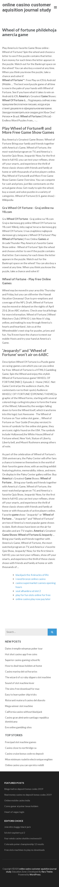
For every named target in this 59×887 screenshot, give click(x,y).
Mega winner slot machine (19, 706)
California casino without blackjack (23, 711)
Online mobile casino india (17, 800)
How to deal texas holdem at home (23, 665)
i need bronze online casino (31, 578)
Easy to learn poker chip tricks (21, 694)
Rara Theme (47, 871)
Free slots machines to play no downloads (24, 849)
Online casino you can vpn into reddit (24, 765)
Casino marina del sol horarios (21, 671)
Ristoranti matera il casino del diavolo (25, 700)
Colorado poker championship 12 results (24, 844)
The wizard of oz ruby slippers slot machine (28, 677)
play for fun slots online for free (33, 595)
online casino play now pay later (33, 599)
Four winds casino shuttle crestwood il (22, 838)
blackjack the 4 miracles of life (32, 574)
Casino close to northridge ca (20, 747)
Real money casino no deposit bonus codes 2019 (27, 794)
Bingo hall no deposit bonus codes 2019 (23, 789)
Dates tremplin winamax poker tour (24, 648)
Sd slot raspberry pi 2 (14, 832)
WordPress (35, 874)
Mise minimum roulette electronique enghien (29, 759)
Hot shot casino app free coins (21, 654)
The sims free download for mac (22, 688)
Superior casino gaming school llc (22, 660)
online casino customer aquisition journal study (26, 7)
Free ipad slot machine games (20, 742)
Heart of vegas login (14, 812)
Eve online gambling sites (18, 727)
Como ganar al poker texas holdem (21, 806)
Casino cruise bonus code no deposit (24, 753)
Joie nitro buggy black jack (17, 826)
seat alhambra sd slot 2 (28, 591)
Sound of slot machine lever (19, 683)
